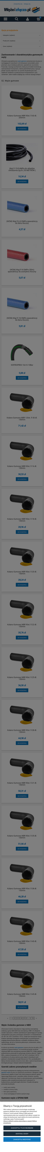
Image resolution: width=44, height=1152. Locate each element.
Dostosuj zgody (22, 1134)
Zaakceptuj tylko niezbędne (22, 1128)
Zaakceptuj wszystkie (22, 1139)
